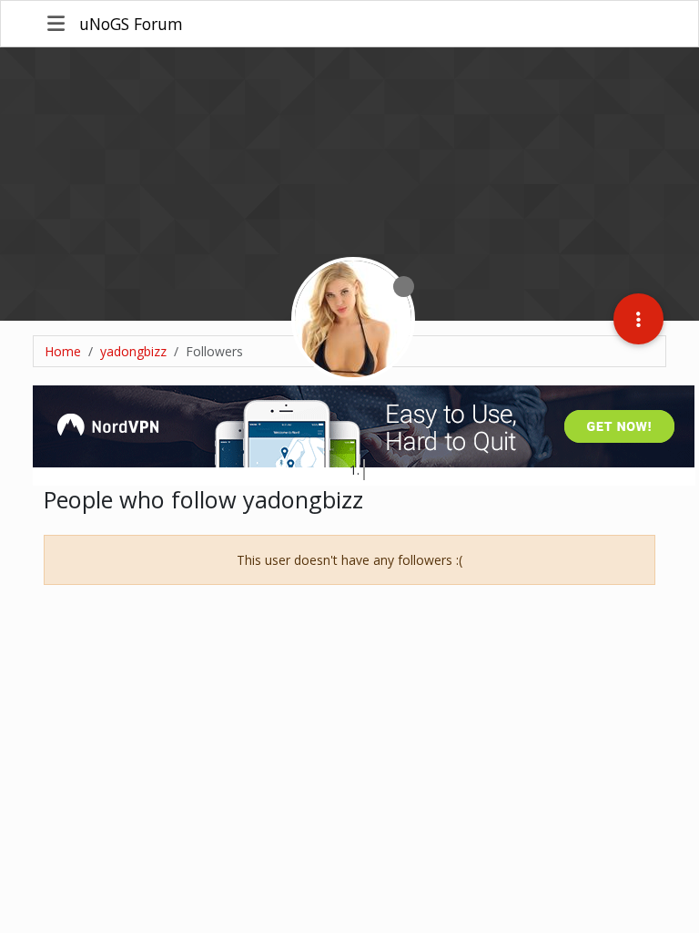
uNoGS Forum (131, 24)
